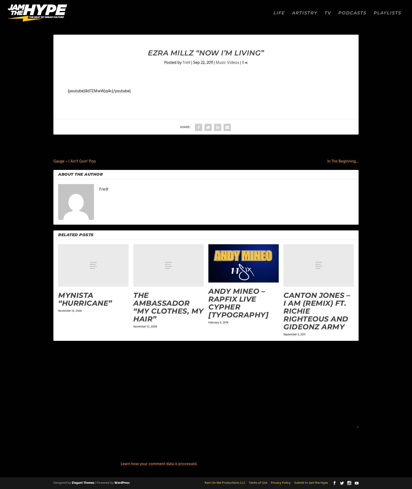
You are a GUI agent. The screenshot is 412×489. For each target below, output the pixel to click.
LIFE (279, 13)
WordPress (122, 482)
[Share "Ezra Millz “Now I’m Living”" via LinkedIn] (217, 127)
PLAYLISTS (387, 13)
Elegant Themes (83, 482)
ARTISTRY (304, 13)
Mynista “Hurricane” (85, 299)
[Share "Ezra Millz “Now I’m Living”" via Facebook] (198, 127)
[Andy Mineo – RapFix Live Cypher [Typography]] (243, 263)
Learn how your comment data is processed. (159, 464)
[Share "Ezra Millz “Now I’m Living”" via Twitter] (208, 127)
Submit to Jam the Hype (311, 483)
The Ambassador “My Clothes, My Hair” (168, 307)
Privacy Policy (281, 483)
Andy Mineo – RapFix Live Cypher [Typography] (238, 303)
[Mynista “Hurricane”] (93, 265)
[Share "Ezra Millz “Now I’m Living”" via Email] (227, 127)
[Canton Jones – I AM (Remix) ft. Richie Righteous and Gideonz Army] (318, 265)
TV (327, 13)
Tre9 (186, 63)
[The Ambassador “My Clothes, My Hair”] (168, 265)
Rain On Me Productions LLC (225, 483)
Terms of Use (258, 483)
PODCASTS (352, 13)
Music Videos (227, 63)
